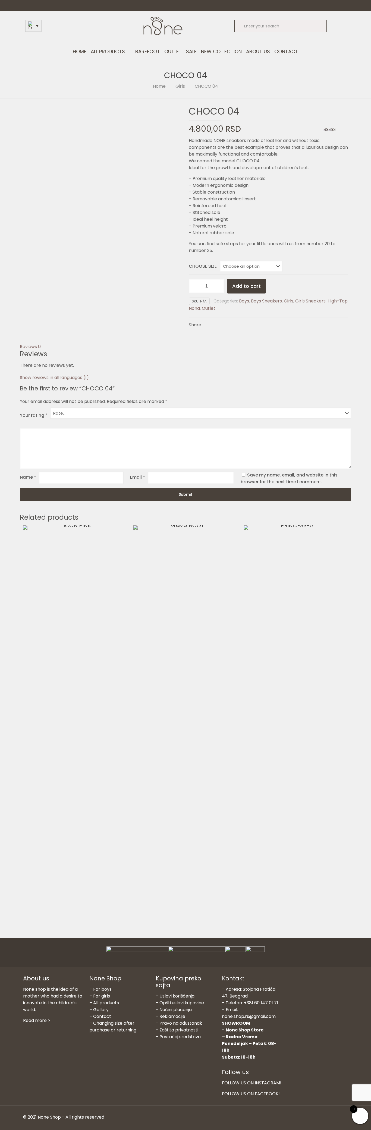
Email (137, 477)
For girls (101, 996)
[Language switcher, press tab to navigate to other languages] (33, 26)
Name (28, 477)
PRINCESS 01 (289, 716)
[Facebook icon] (323, 1117)
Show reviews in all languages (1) (54, 377)
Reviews (30, 346)
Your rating (34, 415)
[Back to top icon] (342, 1117)
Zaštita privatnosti (178, 1030)
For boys (102, 989)
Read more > (36, 1020)
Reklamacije (172, 1016)
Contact (102, 1016)
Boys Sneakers (266, 301)
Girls (180, 86)
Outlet (208, 308)
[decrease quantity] (195, 286)
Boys (244, 301)
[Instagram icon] (329, 1117)
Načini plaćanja (175, 1009)
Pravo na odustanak (180, 1023)
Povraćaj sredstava (180, 1037)
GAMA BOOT (179, 716)
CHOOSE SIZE (203, 266)
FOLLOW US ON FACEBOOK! (251, 1094)
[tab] (185, 346)
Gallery (101, 1009)
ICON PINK (68, 716)
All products (106, 1003)
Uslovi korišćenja (176, 996)
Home (159, 86)
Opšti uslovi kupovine (181, 1003)
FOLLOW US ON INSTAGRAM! (251, 1083)
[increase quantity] (218, 286)
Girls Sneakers (310, 301)
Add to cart (246, 286)
